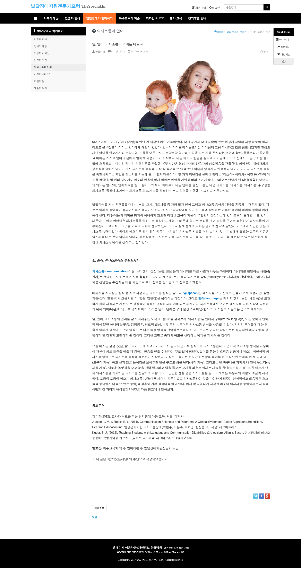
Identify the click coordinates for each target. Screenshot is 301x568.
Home (220, 31)
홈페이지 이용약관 (125, 547)
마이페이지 (285, 39)
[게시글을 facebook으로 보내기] (261, 496)
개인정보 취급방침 (150, 547)
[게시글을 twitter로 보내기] (255, 496)
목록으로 (99, 508)
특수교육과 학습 (129, 18)
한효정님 (100, 51)
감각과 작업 (40, 60)
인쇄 (265, 51)
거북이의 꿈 (51, 18)
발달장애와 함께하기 (99, 18)
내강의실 (285, 54)
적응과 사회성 (41, 53)
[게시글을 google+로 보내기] (267, 496)
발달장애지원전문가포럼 (55, 6)
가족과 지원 (40, 39)
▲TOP (284, 61)
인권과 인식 (72, 18)
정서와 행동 (40, 46)
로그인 (215, 7)
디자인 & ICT (155, 18)
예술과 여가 (40, 88)
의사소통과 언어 (43, 67)
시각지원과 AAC (43, 74)
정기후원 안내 (197, 18)
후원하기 (285, 46)
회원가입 (200, 7)
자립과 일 (39, 81)
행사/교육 (176, 18)
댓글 (95, 517)
